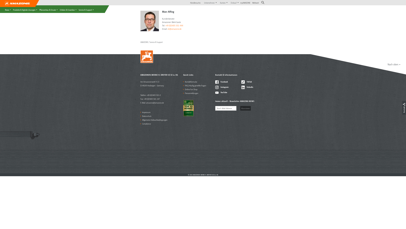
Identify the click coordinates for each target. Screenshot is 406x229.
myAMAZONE (245, 3)
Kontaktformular (191, 82)
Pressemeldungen (191, 93)
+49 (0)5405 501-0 (154, 95)
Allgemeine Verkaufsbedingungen (154, 120)
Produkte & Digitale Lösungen (24, 10)
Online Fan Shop (191, 89)
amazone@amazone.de (155, 103)
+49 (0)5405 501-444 (174, 25)
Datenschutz (146, 116)
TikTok (249, 82)
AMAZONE (144, 42)
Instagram (224, 87)
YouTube (223, 92)
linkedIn (249, 87)
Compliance (146, 124)
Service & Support (85, 10)
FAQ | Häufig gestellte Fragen (195, 85)
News (7, 10)
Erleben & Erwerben (67, 10)
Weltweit (255, 3)
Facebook (224, 82)
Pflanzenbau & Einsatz (47, 10)
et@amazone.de (174, 29)
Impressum (146, 112)
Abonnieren (245, 108)
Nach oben (393, 64)
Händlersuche (195, 3)
